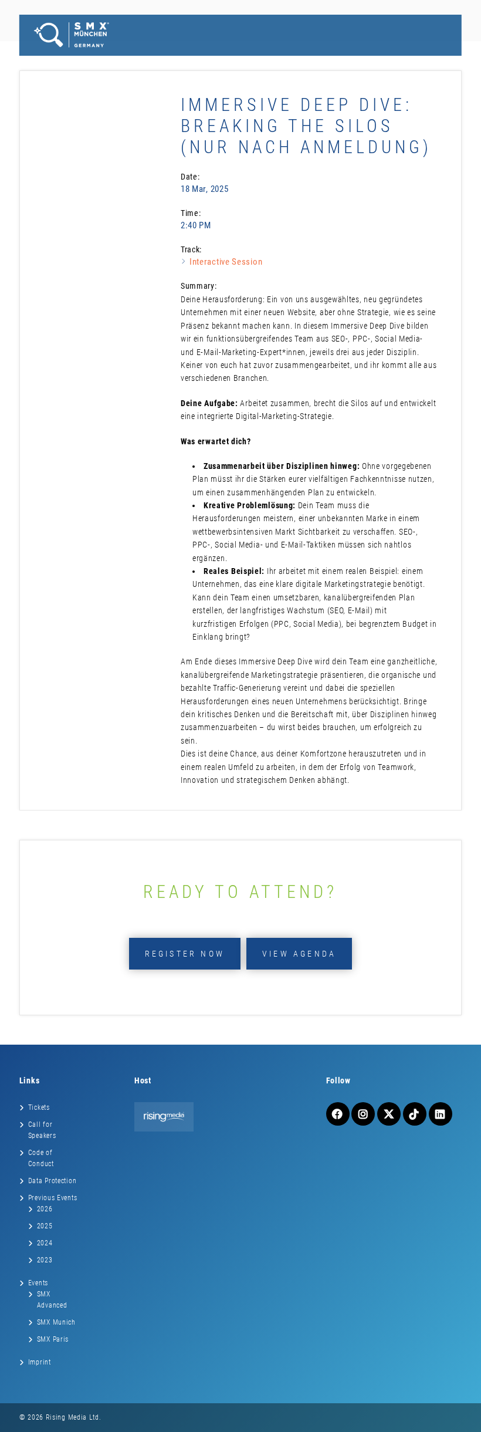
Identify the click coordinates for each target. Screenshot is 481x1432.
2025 (45, 1226)
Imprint (39, 1362)
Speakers (145, 61)
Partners (195, 61)
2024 (45, 1243)
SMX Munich (56, 1322)
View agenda (299, 953)
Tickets (50, 61)
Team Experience (310, 61)
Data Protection (52, 1181)
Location (244, 61)
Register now (185, 953)
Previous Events (52, 1198)
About (435, 61)
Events (38, 1283)
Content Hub (383, 61)
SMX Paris (53, 1339)
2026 (45, 1209)
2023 (45, 1260)
